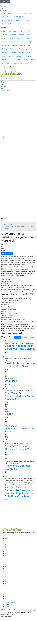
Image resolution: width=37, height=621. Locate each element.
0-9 (6, 543)
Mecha (14, 45)
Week (25, 338)
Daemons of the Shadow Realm (19, 430)
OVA (10, 224)
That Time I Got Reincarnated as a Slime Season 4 (19, 396)
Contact (7, 606)
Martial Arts (5, 45)
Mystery (4, 49)
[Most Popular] (20, 199)
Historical (27, 38)
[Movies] (20, 137)
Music (30, 45)
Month (32, 338)
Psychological (29, 49)
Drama (21, 34)
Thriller (27, 63)
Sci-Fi (28, 52)
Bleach (9, 413)
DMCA (7, 604)
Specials (17, 24)
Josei (17, 42)
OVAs (3, 24)
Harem (18, 38)
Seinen (3, 56)
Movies (17, 20)
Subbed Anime (13, 13)
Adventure (12, 31)
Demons (13, 34)
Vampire (4, 67)
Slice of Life (16, 60)
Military (22, 45)
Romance (4, 52)
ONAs (10, 24)
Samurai (13, 52)
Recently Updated (19, 17)
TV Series (26, 20)
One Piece (11, 380)
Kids (23, 42)
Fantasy (4, 38)
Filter (3, 76)
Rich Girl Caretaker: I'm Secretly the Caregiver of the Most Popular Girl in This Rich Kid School (19, 492)
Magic (30, 42)
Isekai (11, 42)
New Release (5, 17)
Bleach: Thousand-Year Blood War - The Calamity (20, 347)
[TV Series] (20, 168)
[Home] (20, 107)
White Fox (10, 315)
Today (18, 338)
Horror (3, 42)
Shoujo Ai (19, 56)
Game (12, 38)
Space (25, 60)
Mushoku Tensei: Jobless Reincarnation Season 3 (20, 365)
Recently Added (6, 20)
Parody (12, 49)
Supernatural (17, 63)
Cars (20, 31)
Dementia (4, 34)
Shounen (29, 56)
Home (3, 13)
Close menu (5, 1)
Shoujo (11, 56)
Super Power (5, 63)
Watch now (8, 253)
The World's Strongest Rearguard (18, 467)
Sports (32, 60)
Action (3, 31)
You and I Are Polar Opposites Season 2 (17, 447)
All (6, 538)
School (21, 52)
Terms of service (10, 602)
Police (20, 49)
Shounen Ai (5, 60)
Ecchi (28, 34)
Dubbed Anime (26, 13)
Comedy (27, 31)
